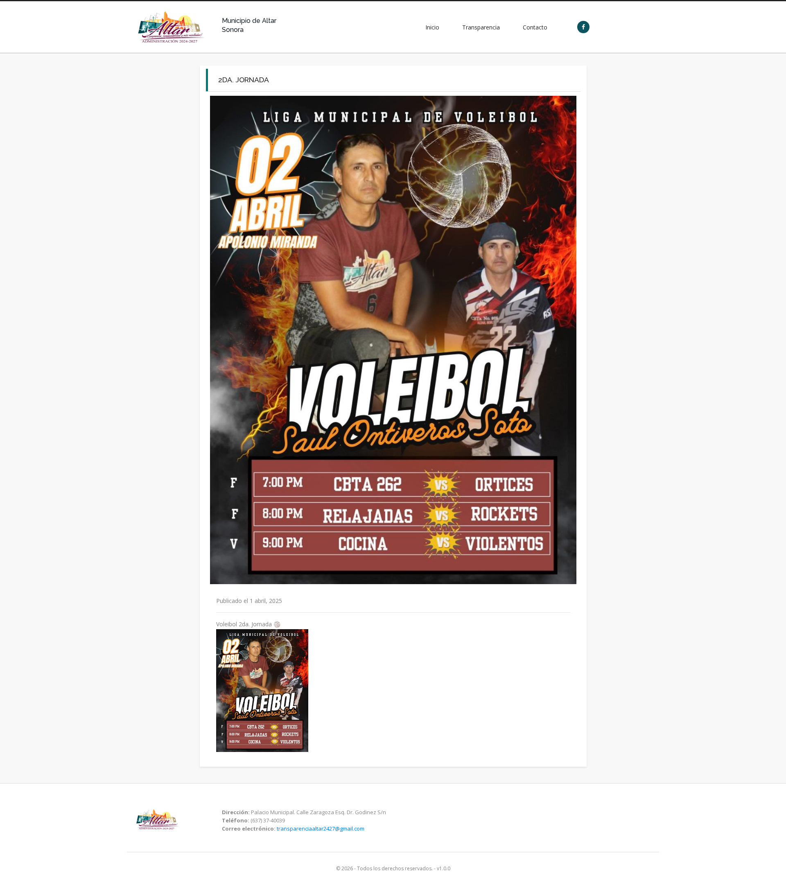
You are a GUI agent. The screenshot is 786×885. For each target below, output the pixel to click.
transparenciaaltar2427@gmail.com (320, 828)
